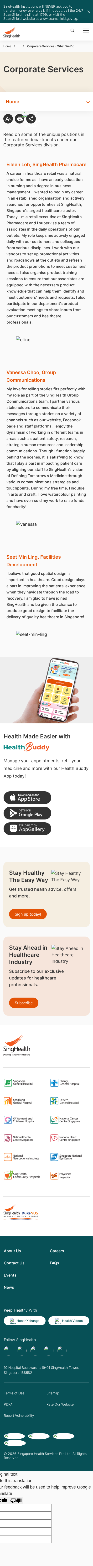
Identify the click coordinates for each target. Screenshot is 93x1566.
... (19, 46)
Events (10, 1275)
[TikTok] (22, 1350)
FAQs (54, 1263)
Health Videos (72, 1321)
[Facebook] (8, 1350)
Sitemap (52, 1393)
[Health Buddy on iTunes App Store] (27, 797)
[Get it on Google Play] (27, 813)
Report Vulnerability (19, 1415)
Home (7, 46)
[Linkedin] (35, 1350)
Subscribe (24, 1002)
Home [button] (12, 101)
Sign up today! (28, 914)
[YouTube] (62, 1350)
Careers (57, 1250)
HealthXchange (28, 1321)
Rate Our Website (60, 1404)
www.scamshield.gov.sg (58, 18)
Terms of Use (14, 1393)
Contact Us (14, 1263)
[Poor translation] (16, 1500)
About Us (12, 1250)
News (9, 1287)
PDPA (8, 1404)
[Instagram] (48, 1350)
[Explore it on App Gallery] (27, 828)
